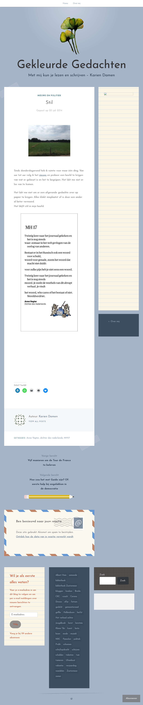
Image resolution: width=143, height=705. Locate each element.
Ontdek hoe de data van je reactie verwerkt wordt (44, 537)
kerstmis (79, 623)
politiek (77, 639)
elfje (66, 602)
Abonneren (131, 698)
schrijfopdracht (62, 650)
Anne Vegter (33, 438)
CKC (58, 597)
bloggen (59, 591)
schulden (59, 655)
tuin (77, 655)
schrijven (75, 650)
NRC (58, 639)
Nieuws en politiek (49, 96)
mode (65, 634)
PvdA (58, 644)
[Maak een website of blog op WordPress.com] (71, 699)
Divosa (59, 602)
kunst (69, 628)
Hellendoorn (69, 612)
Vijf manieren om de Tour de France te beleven (49, 460)
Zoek (102, 575)
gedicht (59, 607)
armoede (73, 575)
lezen (58, 634)
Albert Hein (61, 575)
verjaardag (71, 666)
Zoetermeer (72, 671)
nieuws (43, 175)
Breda (77, 591)
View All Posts (37, 421)
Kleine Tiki (60, 628)
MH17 (67, 438)
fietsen (74, 602)
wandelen (60, 671)
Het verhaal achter (64, 618)
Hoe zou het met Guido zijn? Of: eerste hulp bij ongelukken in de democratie (49, 482)
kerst (70, 623)
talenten (69, 655)
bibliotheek (60, 581)
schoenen (67, 644)
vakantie (59, 666)
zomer (58, 676)
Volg (15, 624)
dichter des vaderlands (51, 438)
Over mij (76, 3)
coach (65, 597)
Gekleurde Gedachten (71, 65)
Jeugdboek (61, 623)
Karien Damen (48, 416)
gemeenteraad (72, 607)
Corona (73, 597)
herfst (79, 612)
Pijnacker (67, 639)
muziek (74, 634)
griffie (58, 612)
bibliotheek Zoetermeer (66, 586)
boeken (69, 591)
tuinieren (59, 660)
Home (65, 3)
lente (77, 628)
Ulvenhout (70, 660)
